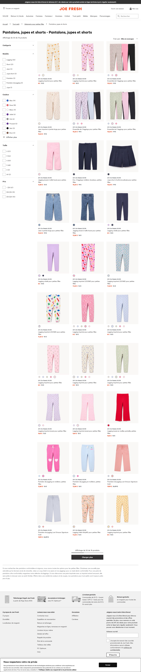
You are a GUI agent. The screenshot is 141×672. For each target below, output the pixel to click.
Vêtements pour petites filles (34, 24)
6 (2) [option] (8, 170)
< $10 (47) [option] (9, 187)
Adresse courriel (112, 631)
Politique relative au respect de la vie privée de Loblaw (57, 670)
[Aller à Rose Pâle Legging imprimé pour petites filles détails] (53, 359)
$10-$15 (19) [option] (10, 192)
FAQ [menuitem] (38, 652)
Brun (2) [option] (12, 133)
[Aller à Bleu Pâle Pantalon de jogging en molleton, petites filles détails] (88, 458)
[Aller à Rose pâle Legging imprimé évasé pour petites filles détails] (88, 407)
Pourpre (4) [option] (13, 123)
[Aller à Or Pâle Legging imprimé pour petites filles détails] (122, 509)
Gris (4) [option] (12, 119)
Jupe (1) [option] (9, 87)
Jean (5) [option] (9, 69)
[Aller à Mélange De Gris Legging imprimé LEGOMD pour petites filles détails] (122, 258)
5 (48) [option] (8, 165)
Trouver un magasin (12, 8)
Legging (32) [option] (10, 60)
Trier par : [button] (123, 38)
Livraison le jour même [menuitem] (45, 630)
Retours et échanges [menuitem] (44, 623)
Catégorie (7, 45)
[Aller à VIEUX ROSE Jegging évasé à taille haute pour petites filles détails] (53, 156)
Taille (5, 145)
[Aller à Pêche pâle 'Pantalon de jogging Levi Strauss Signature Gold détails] (122, 458)
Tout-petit (76, 16)
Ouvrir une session (117, 8)
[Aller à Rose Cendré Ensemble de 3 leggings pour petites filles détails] (122, 57)
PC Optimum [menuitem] (41, 648)
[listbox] (19, 73)
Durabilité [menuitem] (6, 619)
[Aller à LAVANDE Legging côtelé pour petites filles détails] (53, 258)
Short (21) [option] (9, 64)
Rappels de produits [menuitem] (44, 637)
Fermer (107, 665)
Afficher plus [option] (11, 137)
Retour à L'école (17, 16)
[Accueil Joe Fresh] (70, 8)
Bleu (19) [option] (12, 100)
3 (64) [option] (8, 156)
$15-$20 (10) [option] (10, 197)
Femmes (39, 16)
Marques (93, 16)
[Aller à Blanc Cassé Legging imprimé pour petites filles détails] (88, 359)
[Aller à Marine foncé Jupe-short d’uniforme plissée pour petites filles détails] (122, 156)
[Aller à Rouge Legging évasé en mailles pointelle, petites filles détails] (122, 407)
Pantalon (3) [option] (10, 78)
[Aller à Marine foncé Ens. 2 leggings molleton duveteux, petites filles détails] (88, 156)
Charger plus (87, 557)
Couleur (6, 94)
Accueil (5, 24)
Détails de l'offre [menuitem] (42, 634)
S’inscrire (113, 655)
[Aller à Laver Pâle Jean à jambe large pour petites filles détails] (53, 207)
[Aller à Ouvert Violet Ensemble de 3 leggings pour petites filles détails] (122, 105)
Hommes (58, 16)
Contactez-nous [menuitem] (42, 616)
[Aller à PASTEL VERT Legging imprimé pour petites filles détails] (122, 359)
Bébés (85, 16)
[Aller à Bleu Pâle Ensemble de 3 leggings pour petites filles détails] (88, 105)
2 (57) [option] (8, 151)
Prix (4, 181)
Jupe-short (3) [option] (11, 73)
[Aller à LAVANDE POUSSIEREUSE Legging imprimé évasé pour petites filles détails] (53, 407)
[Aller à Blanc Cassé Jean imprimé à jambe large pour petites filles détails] (53, 105)
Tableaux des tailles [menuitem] (44, 645)
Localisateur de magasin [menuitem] (11, 623)
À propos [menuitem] (6, 616)
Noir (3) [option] (12, 128)
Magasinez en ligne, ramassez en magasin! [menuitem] (52, 626)
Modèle (6, 53)
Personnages (105, 16)
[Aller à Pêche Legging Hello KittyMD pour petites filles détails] (88, 509)
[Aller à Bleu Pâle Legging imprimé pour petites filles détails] (122, 308)
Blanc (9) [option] (12, 110)
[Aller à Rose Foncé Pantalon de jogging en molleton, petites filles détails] (53, 458)
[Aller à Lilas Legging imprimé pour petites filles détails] (88, 57)
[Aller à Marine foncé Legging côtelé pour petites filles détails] (122, 207)
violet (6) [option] (12, 114)
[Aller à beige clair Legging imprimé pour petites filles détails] (53, 57)
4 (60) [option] (8, 160)
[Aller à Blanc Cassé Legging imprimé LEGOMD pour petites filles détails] (53, 308)
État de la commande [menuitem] (44, 641)
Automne (29, 16)
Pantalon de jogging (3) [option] (14, 83)
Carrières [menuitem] (75, 619)
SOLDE (5, 16)
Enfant (67, 16)
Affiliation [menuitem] (75, 616)
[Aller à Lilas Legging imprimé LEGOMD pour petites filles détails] (88, 258)
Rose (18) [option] (12, 105)
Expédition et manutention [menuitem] (46, 619)
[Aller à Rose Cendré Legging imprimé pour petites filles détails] (88, 308)
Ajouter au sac (53, 69)
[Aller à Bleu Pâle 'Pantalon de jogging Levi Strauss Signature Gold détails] (53, 509)
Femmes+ (49, 16)
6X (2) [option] (8, 174)
